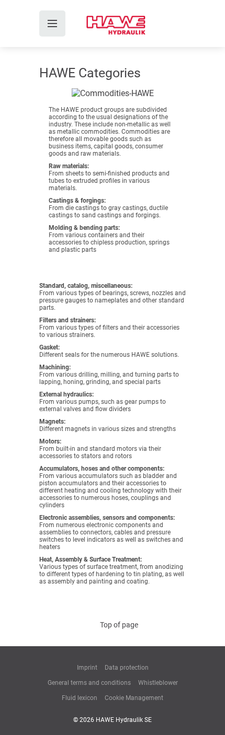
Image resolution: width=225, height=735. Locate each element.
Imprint (87, 667)
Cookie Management (134, 698)
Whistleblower (158, 682)
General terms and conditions (89, 682)
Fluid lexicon (79, 698)
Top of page (119, 625)
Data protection (127, 667)
